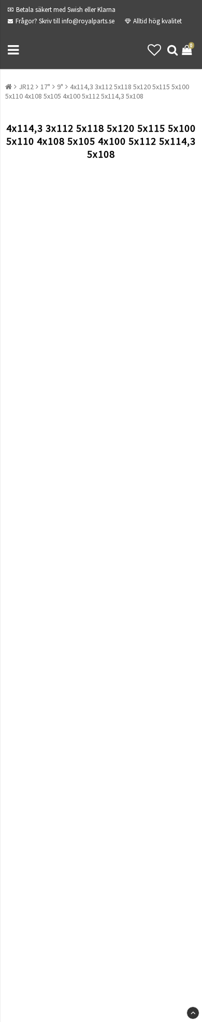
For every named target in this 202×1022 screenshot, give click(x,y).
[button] (154, 50)
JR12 (26, 86)
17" (45, 86)
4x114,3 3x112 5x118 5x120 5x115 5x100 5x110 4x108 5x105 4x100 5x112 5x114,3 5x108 (97, 91)
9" (60, 86)
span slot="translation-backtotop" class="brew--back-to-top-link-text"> (192, 1012)
